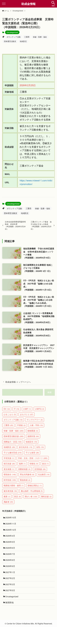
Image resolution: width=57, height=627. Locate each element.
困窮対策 (33, 436)
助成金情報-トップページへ (18, 381)
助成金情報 (28, 3)
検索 (50, 392)
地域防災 (23, 41)
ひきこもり (10, 414)
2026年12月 (10, 529)
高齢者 (8, 501)
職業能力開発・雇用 (14, 485)
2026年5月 (10, 541)
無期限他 (9, 602)
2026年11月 (10, 523)
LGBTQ (39, 408)
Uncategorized (12, 32)
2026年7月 (10, 553)
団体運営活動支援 (14, 436)
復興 (22, 463)
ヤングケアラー (35, 419)
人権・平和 (36, 425)
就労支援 (9, 463)
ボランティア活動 (14, 37)
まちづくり (26, 414)
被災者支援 (10, 491)
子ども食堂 (32, 452)
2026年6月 (10, 547)
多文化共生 (25, 447)
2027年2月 (10, 578)
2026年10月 (10, 517)
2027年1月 (10, 572)
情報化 (34, 463)
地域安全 (31, 441)
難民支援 (46, 496)
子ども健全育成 (13, 452)
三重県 (26, 37)
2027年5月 (10, 590)
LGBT (27, 408)
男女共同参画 (27, 474)
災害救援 (40, 469)
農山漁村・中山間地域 (32, 491)
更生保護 (9, 469)
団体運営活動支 (10, 41)
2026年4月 (10, 535)
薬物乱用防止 (35, 485)
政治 (45, 463)
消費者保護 (24, 469)
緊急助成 (25, 480)
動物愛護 (33, 430)
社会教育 (44, 474)
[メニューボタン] (4, 4)
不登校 (21, 425)
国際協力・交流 (13, 441)
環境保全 (10, 474)
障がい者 (31, 496)
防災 (17, 496)
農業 (7, 496)
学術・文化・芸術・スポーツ (33, 458)
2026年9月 (10, 566)
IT (16, 408)
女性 (40, 447)
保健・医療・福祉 (40, 37)
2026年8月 (10, 559)
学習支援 (9, 458)
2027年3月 (10, 584)
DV (7, 408)
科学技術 (10, 480)
